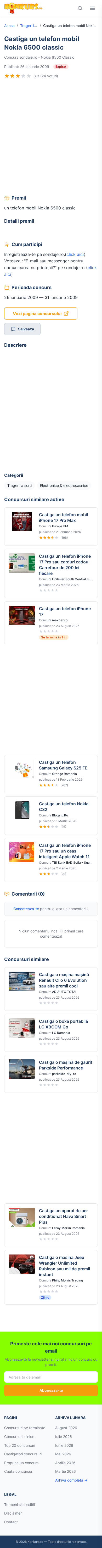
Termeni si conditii (19, 1504)
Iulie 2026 (63, 1436)
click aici (75, 254)
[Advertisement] (51, 137)
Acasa (9, 25)
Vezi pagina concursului (37, 313)
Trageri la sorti (29, 25)
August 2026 (66, 1428)
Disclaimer (13, 1513)
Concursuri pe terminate (24, 1428)
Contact (11, 1522)
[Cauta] (80, 8)
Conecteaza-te (26, 908)
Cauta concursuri (18, 1471)
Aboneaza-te (51, 1390)
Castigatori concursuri (23, 1454)
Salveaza (26, 329)
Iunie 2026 (64, 1445)
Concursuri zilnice (19, 1436)
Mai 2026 (63, 1454)
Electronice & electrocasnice (64, 485)
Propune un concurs (21, 1463)
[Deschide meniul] (92, 8)
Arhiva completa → (71, 1480)
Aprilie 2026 (65, 1463)
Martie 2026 (65, 1471)
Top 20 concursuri (19, 1445)
